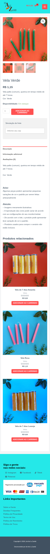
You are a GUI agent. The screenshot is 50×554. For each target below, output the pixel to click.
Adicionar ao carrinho (22, 112)
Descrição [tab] (7, 149)
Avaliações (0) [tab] (9, 159)
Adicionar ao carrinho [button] (25, 303)
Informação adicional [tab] (12, 154)
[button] (43, 21)
